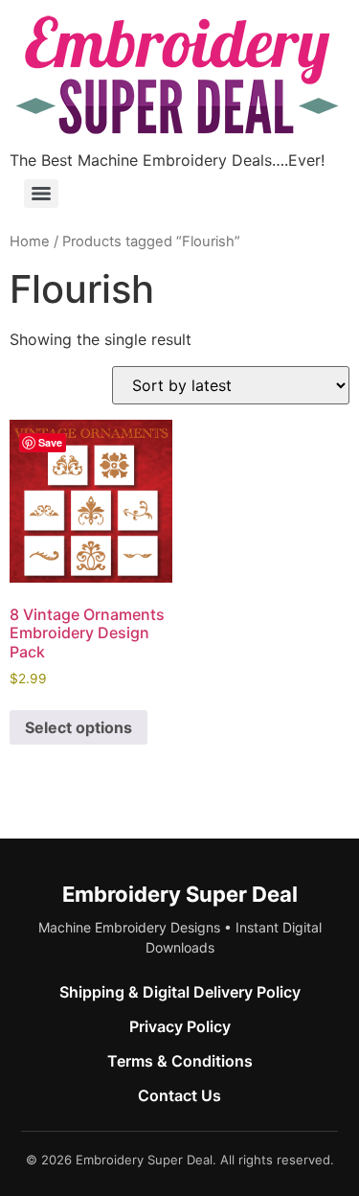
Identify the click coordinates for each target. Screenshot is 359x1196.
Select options (78, 727)
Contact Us (179, 1095)
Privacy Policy (180, 1026)
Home (30, 241)
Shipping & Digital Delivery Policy (180, 991)
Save (50, 442)
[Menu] (41, 193)
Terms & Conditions (180, 1060)
